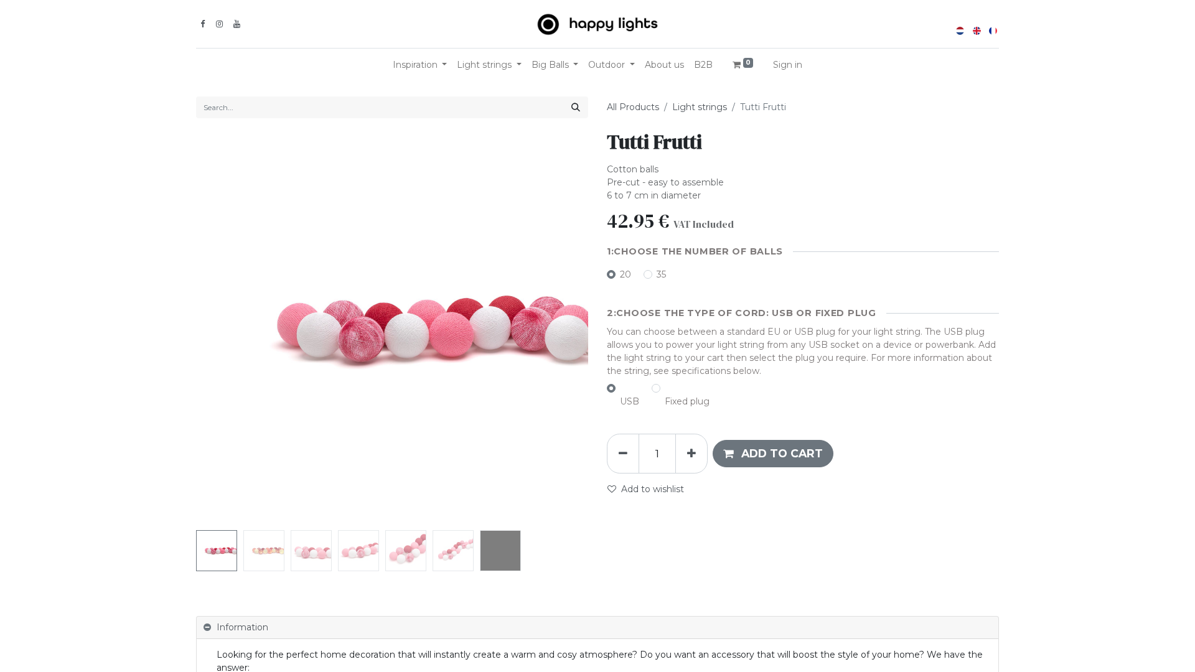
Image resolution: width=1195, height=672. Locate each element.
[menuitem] (664, 65)
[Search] (575, 107)
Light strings (699, 107)
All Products (633, 107)
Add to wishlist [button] (652, 489)
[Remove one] (623, 454)
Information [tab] (242, 627)
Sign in (787, 64)
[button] (225, 329)
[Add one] (691, 454)
